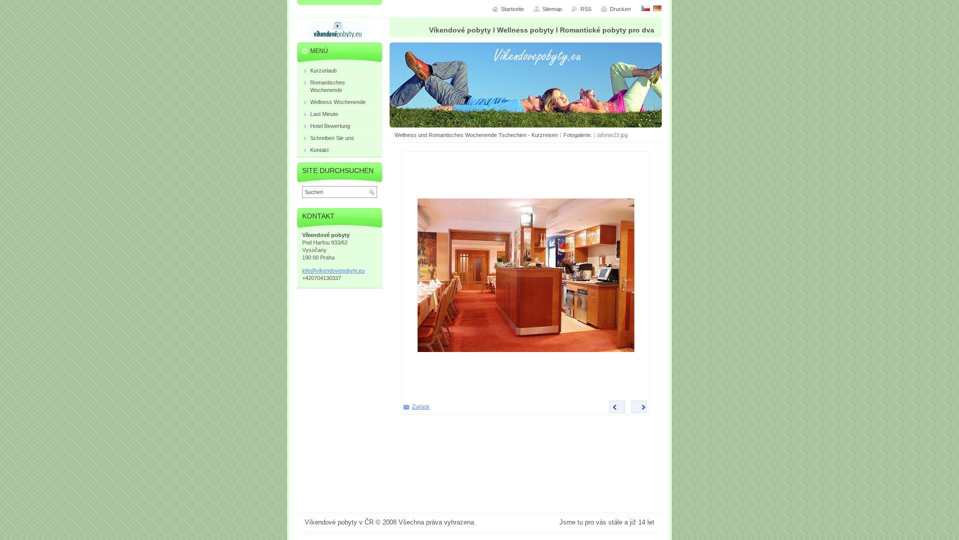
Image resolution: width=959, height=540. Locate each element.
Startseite (512, 9)
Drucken (620, 9)
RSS (585, 9)
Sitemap (552, 9)
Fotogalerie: (578, 135)
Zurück (421, 407)
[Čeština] (646, 8)
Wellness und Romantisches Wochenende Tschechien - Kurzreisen (476, 135)
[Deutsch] (657, 8)
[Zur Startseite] (337, 32)
